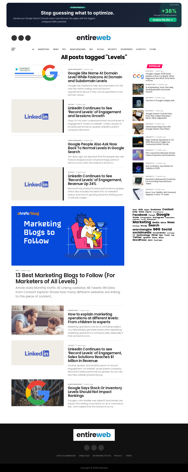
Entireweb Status (102, 455)
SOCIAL (100, 49)
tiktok (154, 235)
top (172, 235)
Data (141, 212)
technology (143, 235)
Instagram (158, 217)
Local (143, 219)
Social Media (159, 233)
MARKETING (43, 49)
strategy (170, 233)
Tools (167, 235)
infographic (146, 217)
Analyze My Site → (163, 19)
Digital (148, 212)
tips (161, 235)
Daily (135, 212)
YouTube (158, 240)
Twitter (137, 237)
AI (33, 49)
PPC (64, 49)
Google (163, 214)
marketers (151, 219)
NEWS (55, 49)
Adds (135, 210)
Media (155, 222)
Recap (144, 226)
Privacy (118, 455)
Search (153, 225)
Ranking (136, 226)
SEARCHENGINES (77, 49)
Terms (129, 455)
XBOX (150, 240)
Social (167, 229)
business (156, 209)
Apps (146, 210)
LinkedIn (136, 219)
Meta (163, 223)
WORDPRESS (126, 49)
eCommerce (158, 212)
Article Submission (66, 455)
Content (168, 209)
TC (134, 235)
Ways (161, 237)
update (147, 238)
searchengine (142, 229)
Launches (170, 218)
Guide (136, 217)
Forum (152, 215)
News (171, 222)
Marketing (142, 222)
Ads (140, 209)
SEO (91, 49)
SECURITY (112, 49)
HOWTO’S (141, 49)
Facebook (140, 214)
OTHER (152, 49)
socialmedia (142, 232)
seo (156, 229)
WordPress (140, 240)
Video (154, 238)
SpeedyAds (84, 455)
